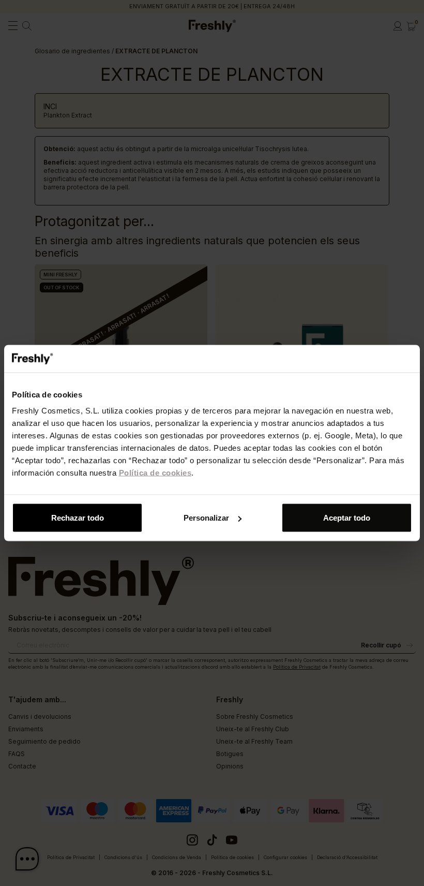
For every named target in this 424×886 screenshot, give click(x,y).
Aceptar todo (346, 517)
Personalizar (206, 517)
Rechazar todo (77, 517)
